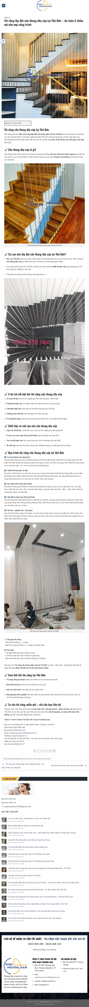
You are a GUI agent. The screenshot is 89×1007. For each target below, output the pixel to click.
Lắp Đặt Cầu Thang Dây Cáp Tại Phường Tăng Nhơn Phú (31, 861)
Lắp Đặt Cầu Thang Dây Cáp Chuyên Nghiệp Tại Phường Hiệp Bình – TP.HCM (39, 868)
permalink (47, 759)
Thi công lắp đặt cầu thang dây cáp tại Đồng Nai (28, 847)
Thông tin (7, 17)
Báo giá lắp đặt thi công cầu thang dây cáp (25, 826)
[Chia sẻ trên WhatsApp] (34, 751)
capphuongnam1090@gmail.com (23, 733)
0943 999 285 (10, 799)
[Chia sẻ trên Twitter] (42, 751)
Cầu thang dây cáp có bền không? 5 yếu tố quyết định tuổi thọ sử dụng (36, 911)
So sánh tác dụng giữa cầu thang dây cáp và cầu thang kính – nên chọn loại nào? (40, 897)
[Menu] (3, 5)
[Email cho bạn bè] (46, 751)
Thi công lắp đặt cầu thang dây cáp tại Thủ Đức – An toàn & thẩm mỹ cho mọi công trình (43, 883)
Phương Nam (9, 709)
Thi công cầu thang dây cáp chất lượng (46, 738)
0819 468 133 (10, 802)
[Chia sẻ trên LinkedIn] (54, 751)
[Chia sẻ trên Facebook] (38, 751)
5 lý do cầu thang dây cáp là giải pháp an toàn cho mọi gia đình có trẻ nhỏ (38, 904)
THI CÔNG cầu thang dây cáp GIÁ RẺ (64, 939)
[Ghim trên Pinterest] (50, 751)
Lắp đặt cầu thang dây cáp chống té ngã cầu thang (29, 840)
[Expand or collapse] (28, 123)
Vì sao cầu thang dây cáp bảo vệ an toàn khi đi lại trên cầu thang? (34, 918)
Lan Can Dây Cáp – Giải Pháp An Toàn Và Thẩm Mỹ (29, 818)
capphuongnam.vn (19, 736)
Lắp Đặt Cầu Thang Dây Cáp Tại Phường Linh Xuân (29, 854)
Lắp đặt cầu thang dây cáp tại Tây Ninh (67, 765)
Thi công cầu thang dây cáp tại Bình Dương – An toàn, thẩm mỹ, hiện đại (37, 890)
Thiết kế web (40, 1004)
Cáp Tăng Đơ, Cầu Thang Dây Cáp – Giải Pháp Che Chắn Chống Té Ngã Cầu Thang (41, 833)
